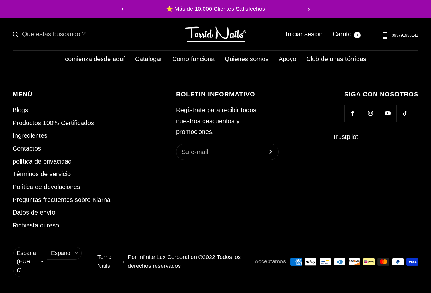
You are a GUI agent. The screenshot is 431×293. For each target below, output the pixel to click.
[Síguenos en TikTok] (405, 113)
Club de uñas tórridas (336, 58)
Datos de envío (34, 212)
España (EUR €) (26, 261)
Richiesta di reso (36, 225)
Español (61, 253)
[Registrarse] (269, 152)
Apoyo (287, 58)
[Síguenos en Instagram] (370, 113)
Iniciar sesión (304, 34)
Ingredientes (30, 135)
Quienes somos (247, 58)
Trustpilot (345, 136)
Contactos (27, 148)
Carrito (345, 34)
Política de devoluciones (46, 186)
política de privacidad (42, 161)
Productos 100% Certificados (53, 122)
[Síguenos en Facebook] (353, 113)
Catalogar (148, 58)
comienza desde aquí (95, 58)
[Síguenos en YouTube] (387, 113)
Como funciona (193, 58)
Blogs (20, 109)
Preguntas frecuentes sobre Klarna (61, 199)
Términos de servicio (42, 173)
